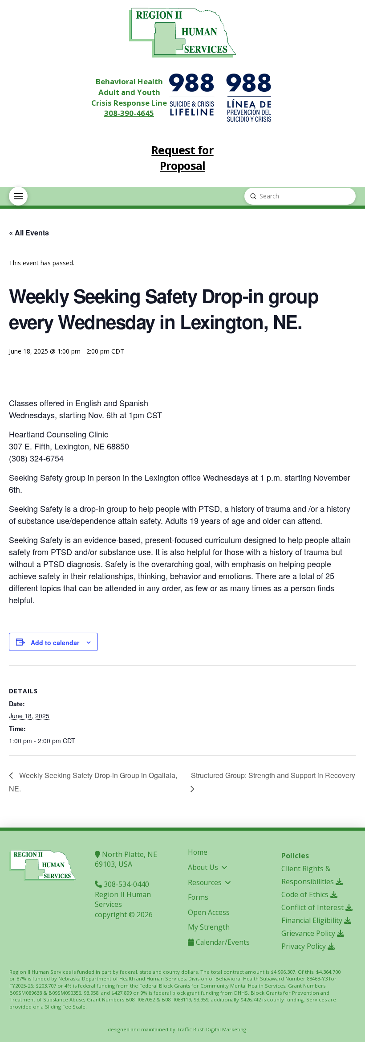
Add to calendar (55, 642)
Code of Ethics (305, 894)
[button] (18, 196)
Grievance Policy (309, 933)
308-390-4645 (129, 113)
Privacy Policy (304, 946)
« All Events (29, 232)
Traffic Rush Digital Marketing (211, 1029)
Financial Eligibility (312, 920)
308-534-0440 (125, 884)
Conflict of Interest (313, 907)
